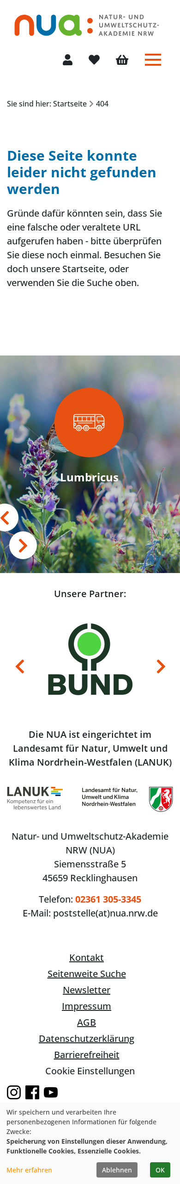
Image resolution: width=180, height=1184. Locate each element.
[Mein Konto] (67, 60)
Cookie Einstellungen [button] (90, 1071)
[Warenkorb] (122, 61)
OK (160, 1169)
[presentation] (23, 545)
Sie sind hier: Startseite (47, 104)
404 (102, 104)
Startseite (83, 268)
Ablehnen (117, 1169)
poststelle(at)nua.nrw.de (105, 913)
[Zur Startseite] (87, 20)
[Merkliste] (94, 60)
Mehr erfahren (29, 1169)
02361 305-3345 (108, 899)
